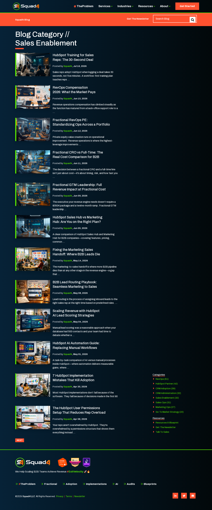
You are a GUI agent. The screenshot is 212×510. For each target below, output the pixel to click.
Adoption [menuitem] (71, 484)
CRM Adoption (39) (165, 388)
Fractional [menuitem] (50, 484)
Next (20, 440)
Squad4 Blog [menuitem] (22, 19)
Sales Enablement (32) (167, 398)
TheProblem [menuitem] (27, 484)
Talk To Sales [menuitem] (162, 432)
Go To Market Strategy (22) (169, 412)
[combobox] (175, 19)
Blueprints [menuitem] (149, 484)
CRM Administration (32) (168, 393)
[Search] (193, 20)
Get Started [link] (187, 6)
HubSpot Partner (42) (167, 383)
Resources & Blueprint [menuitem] (167, 422)
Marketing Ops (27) (165, 407)
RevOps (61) (162, 379)
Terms (69, 496)
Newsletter (79, 496)
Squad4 (67, 66)
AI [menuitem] (116, 484)
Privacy (59, 496)
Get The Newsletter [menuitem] (138, 19)
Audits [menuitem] (130, 484)
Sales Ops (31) (163, 402)
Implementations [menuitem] (96, 484)
